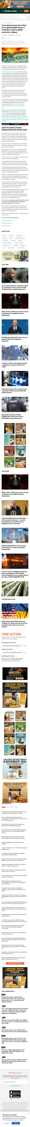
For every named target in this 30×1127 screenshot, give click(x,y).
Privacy (8, 1103)
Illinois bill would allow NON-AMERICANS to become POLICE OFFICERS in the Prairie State (12, 416)
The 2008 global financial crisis (9, 71)
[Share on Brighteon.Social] (3, 38)
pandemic (4, 44)
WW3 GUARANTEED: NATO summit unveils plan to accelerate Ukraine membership (14, 547)
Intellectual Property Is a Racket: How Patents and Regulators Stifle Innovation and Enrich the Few (14, 896)
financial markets (5, 43)
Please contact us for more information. (11, 660)
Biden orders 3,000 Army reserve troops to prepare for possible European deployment (15, 313)
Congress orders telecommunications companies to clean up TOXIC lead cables (14, 365)
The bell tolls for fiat (8, 599)
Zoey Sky (9, 387)
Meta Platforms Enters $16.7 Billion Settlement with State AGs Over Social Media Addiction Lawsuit (14, 831)
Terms (12, 1103)
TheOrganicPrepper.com (7, 220)
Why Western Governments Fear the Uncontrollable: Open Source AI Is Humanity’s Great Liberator (14, 882)
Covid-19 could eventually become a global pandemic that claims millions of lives (14, 106)
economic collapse (6, 42)
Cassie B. (10, 309)
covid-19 (19, 41)
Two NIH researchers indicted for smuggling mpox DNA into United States (13, 854)
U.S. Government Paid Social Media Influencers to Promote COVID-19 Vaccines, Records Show (15, 902)
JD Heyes (10, 335)
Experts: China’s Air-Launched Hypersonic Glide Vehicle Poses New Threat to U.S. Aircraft (14, 859)
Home (3, 22)
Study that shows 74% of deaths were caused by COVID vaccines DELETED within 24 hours (14, 390)
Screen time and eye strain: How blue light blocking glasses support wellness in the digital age (14, 946)
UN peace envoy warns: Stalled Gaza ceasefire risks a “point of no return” (14, 870)
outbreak (26, 43)
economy (19, 42)
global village (20, 43)
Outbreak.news (5, 215)
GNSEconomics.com (7, 223)
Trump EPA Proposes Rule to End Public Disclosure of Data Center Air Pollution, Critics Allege (14, 889)
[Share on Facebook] (5, 38)
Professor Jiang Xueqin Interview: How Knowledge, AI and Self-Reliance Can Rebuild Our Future (13, 1051)
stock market (12, 44)
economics (13, 42)
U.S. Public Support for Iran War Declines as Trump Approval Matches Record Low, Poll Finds (14, 920)
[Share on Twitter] (8, 38)
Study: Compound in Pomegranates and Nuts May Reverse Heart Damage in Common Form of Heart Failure (14, 939)
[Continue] (27, 1082)
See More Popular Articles (15, 963)
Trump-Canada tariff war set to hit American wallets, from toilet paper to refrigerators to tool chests (14, 909)
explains (16, 133)
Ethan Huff (10, 361)
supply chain (18, 44)
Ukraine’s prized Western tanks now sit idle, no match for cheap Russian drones (14, 865)
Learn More (6, 1123)
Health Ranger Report (8, 991)
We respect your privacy (15, 1085)
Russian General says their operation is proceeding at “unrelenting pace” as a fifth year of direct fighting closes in (14, 818)
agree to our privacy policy (15, 1120)
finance (23, 42)
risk (7, 44)
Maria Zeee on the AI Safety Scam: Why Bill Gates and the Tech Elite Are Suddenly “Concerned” (13, 927)
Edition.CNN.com (6, 225)
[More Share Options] (10, 38)
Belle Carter (10, 283)
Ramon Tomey (10, 412)
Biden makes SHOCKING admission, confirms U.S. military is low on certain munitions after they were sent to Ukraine (14, 624)
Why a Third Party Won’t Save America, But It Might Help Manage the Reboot (13, 958)
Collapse (9, 41)
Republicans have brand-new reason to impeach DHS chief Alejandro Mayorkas (15, 339)
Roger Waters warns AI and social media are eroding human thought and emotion (13, 824)
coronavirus (14, 41)
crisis (23, 41)
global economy (13, 43)
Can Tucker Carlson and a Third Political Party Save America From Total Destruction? (15, 1030)
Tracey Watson (11, 35)
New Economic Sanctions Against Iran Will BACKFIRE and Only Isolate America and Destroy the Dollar (14, 1061)
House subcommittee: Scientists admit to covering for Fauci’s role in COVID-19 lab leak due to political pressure (15, 287)
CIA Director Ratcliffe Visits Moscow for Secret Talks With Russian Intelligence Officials (14, 812)
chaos (5, 41)
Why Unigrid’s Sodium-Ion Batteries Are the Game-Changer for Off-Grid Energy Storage (13, 837)
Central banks (9, 22)
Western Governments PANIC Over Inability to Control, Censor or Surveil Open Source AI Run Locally (15, 1021)
